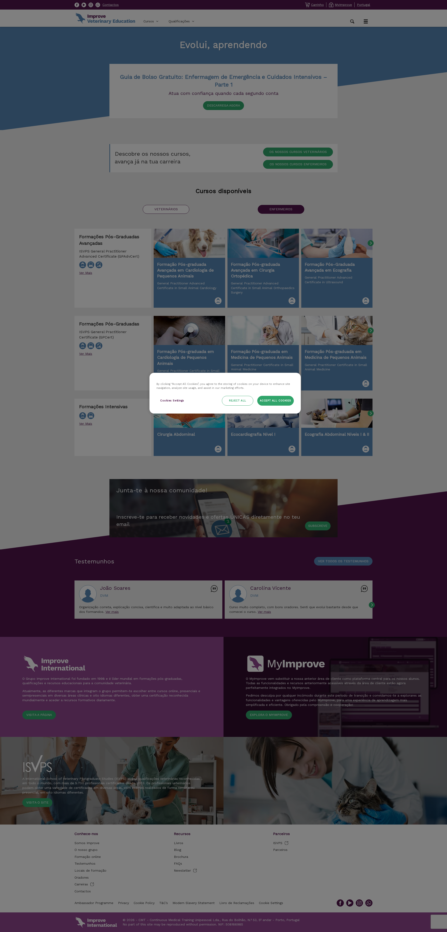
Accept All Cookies (275, 400)
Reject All (237, 400)
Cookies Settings (172, 400)
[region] (225, 393)
